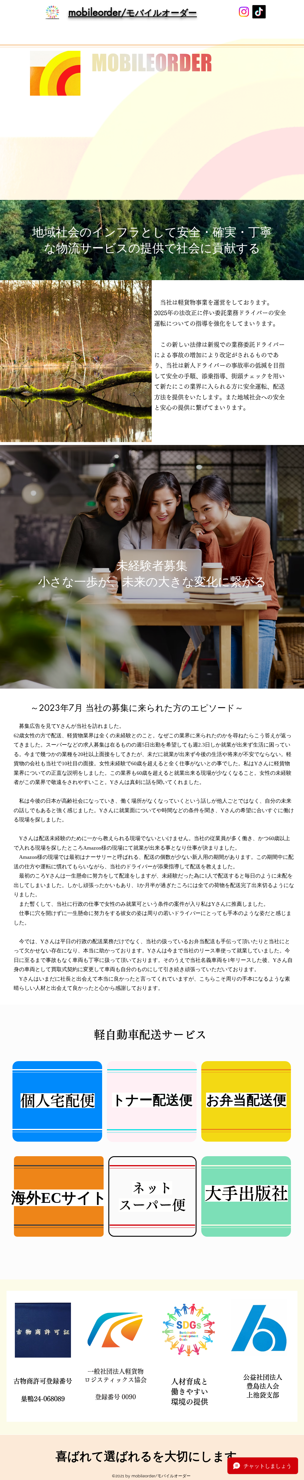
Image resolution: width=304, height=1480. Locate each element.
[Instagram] (244, 11)
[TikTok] (259, 11)
